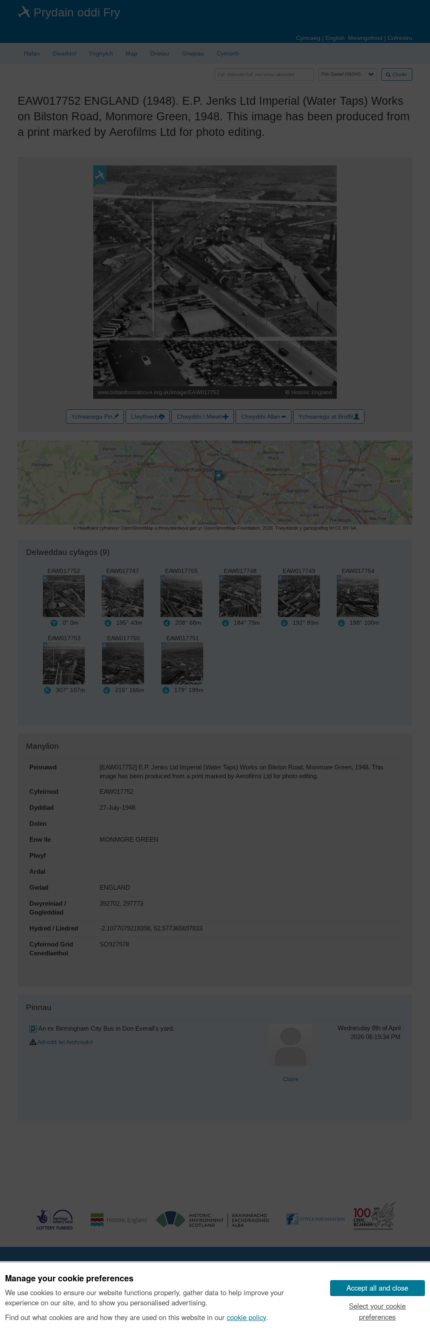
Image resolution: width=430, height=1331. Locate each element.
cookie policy (246, 1317)
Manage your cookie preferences (69, 1278)
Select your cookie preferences (377, 1311)
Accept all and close (377, 1288)
